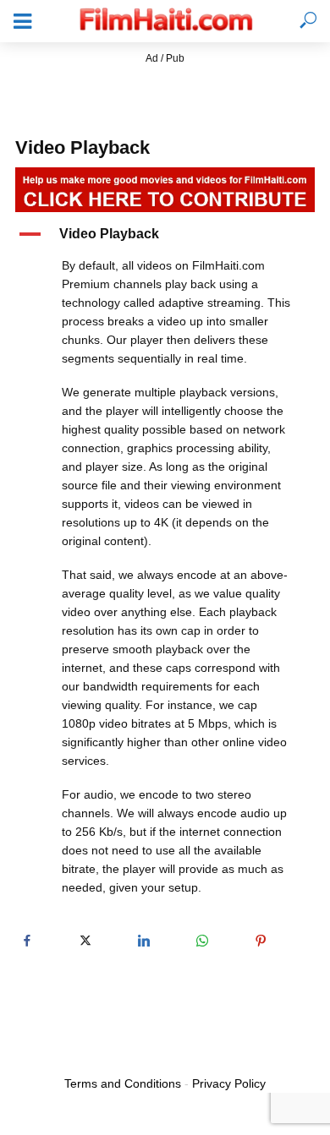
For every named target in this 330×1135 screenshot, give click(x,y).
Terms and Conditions (122, 1083)
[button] (165, 234)
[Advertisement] (165, 89)
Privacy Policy (229, 1083)
